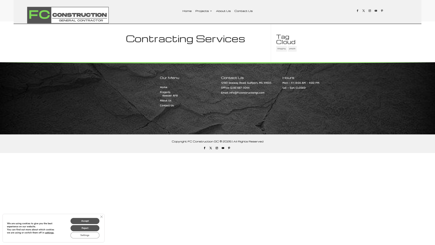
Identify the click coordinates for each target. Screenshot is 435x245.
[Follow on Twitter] (363, 10)
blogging (281, 49)
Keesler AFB (170, 95)
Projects (202, 11)
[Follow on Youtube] (375, 10)
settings (49, 232)
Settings (84, 235)
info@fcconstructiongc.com (247, 93)
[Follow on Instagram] (369, 10)
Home (187, 11)
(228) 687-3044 (240, 88)
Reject (85, 228)
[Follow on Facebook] (357, 10)
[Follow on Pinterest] (382, 10)
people (292, 49)
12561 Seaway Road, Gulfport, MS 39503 (246, 83)
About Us (223, 11)
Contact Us (243, 11)
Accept (85, 221)
